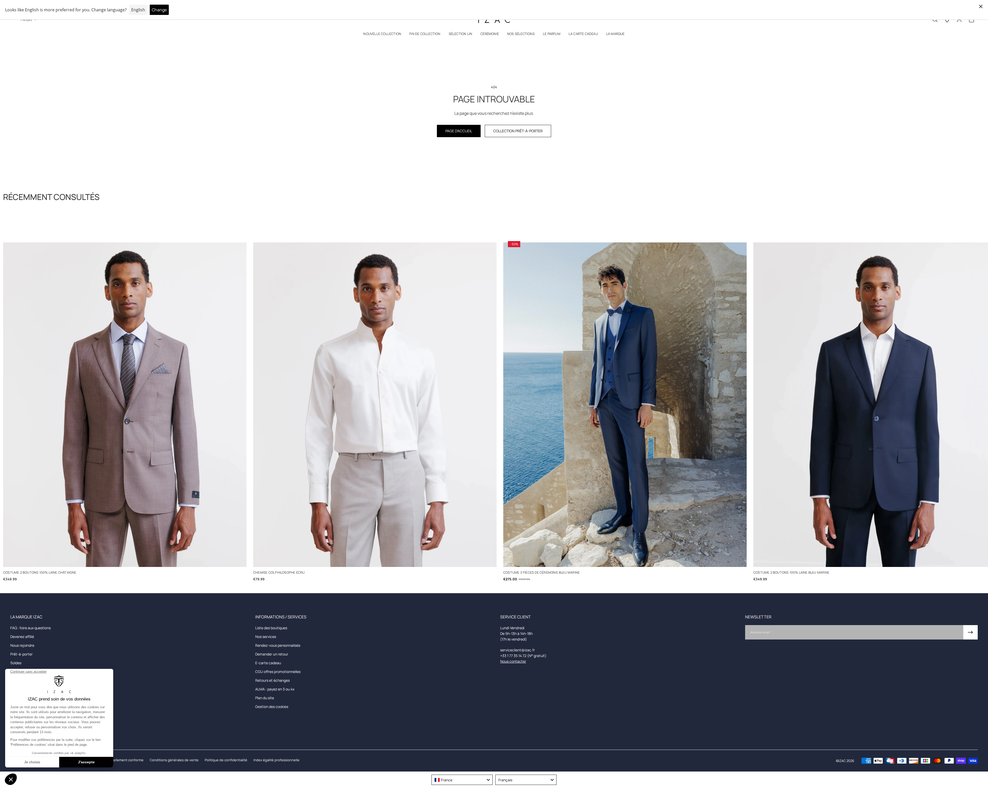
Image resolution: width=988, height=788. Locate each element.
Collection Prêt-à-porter (518, 130)
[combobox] (462, 780)
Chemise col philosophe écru (279, 572)
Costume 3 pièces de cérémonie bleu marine (541, 572)
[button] (382, 34)
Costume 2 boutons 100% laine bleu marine (791, 572)
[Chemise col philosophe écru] (375, 404)
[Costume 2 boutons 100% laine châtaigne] (124, 404)
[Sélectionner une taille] (125, 559)
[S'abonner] (970, 632)
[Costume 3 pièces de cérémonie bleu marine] (625, 404)
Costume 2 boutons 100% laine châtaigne (39, 572)
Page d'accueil (458, 130)
